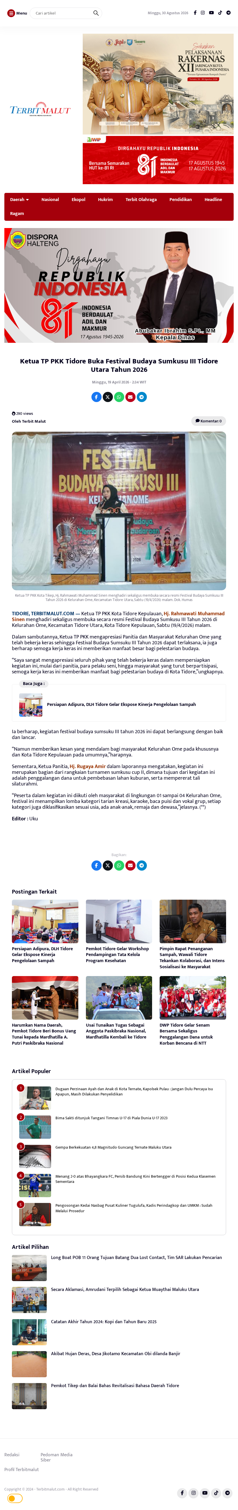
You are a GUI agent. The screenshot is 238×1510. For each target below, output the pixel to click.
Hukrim (105, 199)
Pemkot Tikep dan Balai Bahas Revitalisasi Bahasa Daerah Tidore (115, 1386)
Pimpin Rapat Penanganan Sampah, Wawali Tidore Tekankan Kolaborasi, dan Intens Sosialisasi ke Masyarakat (192, 958)
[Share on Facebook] (96, 397)
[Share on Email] (130, 397)
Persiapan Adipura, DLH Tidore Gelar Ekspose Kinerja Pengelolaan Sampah (121, 705)
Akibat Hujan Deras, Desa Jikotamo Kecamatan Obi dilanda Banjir (115, 1354)
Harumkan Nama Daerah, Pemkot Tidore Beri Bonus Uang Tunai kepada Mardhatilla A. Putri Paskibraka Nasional (44, 1034)
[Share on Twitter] (108, 397)
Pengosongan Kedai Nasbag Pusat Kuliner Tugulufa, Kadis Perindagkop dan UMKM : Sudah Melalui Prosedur (133, 1208)
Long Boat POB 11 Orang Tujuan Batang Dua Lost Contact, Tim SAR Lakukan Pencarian (136, 1258)
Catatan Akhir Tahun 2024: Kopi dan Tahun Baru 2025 (104, 1322)
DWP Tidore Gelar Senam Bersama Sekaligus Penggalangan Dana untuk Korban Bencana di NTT (186, 1034)
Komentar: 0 (211, 421)
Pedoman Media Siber (57, 1457)
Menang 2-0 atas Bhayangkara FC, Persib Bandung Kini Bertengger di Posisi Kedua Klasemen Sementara (135, 1179)
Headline (213, 199)
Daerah (17, 199)
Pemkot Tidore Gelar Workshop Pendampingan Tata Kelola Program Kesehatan (117, 955)
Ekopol (78, 199)
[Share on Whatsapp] (119, 397)
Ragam (17, 213)
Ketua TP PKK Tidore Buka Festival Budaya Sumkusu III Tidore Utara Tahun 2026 (119, 365)
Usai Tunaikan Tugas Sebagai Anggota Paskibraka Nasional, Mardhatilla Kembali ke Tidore (116, 1031)
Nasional (50, 199)
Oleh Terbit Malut (29, 421)
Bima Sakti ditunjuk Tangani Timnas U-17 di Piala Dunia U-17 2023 (111, 1118)
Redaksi (11, 1455)
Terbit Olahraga (141, 199)
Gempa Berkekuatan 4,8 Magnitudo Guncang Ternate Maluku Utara (113, 1147)
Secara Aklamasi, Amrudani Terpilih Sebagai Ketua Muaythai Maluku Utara (125, 1290)
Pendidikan (181, 199)
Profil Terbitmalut (21, 1469)
